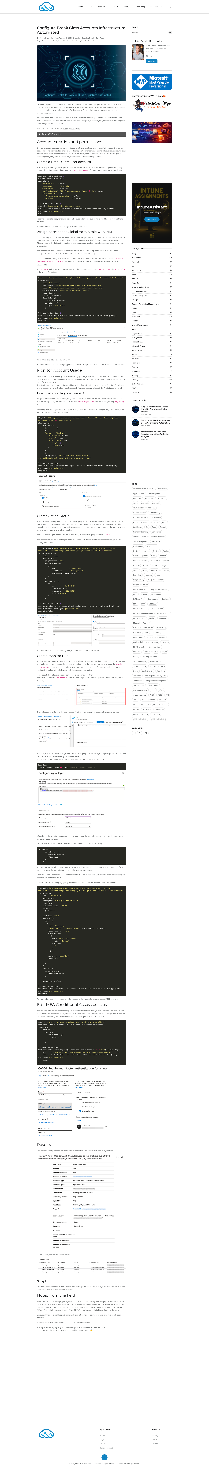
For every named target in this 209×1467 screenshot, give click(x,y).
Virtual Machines (139, 695)
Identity (152, 321)
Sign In (135, 671)
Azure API (156, 503)
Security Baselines (150, 656)
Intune (90, 6)
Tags (102, 1440)
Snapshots (161, 671)
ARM (142, 493)
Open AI (152, 367)
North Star (152, 363)
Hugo (158, 575)
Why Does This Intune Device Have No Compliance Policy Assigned (154, 409)
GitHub (135, 570)
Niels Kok (95, 1310)
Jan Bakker (84, 1310)
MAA (143, 604)
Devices (156, 551)
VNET (152, 695)
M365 (135, 604)
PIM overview (64, 360)
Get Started (151, 219)
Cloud (154, 527)
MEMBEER (153, 604)
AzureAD (157, 517)
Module (152, 618)
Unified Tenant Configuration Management (150, 680)
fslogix (163, 565)
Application (162, 489)
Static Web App (152, 384)
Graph (144, 570)
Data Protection (157, 541)
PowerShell (152, 371)
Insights (136, 584)
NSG (147, 632)
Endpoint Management (160, 560)
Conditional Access (152, 291)
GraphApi (165, 570)
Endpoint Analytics (140, 560)
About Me (151, 61)
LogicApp (165, 599)
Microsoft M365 (163, 613)
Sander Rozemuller (47, 38)
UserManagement (140, 690)
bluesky (155, 1436)
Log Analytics (152, 333)
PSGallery (165, 642)
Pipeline (150, 637)
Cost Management (140, 541)
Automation (46, 41)
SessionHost (154, 661)
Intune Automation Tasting (143, 589)
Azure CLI (152, 283)
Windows (162, 700)
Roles (156, 652)
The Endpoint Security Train (155, 676)
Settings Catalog (139, 666)
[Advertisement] (152, 163)
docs (98, 650)
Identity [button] (113, 6)
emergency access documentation (76, 226)
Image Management (152, 325)
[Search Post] (170, 32)
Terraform (137, 676)
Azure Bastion (138, 508)
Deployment (138, 546)
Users (153, 690)
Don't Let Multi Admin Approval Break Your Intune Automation (155, 421)
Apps (135, 493)
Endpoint (152, 308)
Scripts (164, 652)
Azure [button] (100, 6)
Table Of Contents (51, 134)
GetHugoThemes (133, 1463)
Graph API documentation (114, 364)
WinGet (152, 388)
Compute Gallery (139, 537)
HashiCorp (137, 575)
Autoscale (162, 498)
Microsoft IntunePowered (143, 613)
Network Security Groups (143, 628)
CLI (147, 527)
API (153, 489)
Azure (152, 274)
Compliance (156, 532)
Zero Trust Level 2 (158, 719)
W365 (160, 695)
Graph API (62, 41)
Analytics (152, 253)
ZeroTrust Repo (77, 1287)
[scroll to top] (104, 1457)
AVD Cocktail (152, 270)
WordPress (146, 709)
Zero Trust (100, 38)
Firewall (154, 565)
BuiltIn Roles (42, 264)
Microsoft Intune (152, 350)
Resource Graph (155, 647)
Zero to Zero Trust (73, 41)
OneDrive (156, 632)
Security (85, 38)
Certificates (137, 527)
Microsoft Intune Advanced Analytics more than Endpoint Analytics (154, 434)
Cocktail (163, 527)
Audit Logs (137, 498)
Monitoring (140, 6)
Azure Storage (154, 512)
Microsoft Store (139, 618)
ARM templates (154, 493)
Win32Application (148, 700)
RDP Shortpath (139, 647)
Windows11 (163, 704)
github (154, 1440)
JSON (135, 594)
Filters (145, 565)
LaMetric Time (139, 599)
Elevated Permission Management (152, 304)
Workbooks (159, 709)
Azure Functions (139, 512)
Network (152, 358)
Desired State (151, 546)
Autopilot (152, 262)
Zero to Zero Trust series (70, 128)
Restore (147, 652)
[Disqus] (104, 1375)
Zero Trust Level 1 (87, 41)
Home (80, 6)
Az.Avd (102, 1444)
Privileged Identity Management (145, 642)
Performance (138, 637)
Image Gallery (138, 580)
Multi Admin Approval (141, 623)
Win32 (135, 700)
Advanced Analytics (140, 489)
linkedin (155, 1444)
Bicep (164, 522)
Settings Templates (157, 666)
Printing (152, 375)
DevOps (152, 299)
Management (152, 337)
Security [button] (126, 6)
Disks (153, 556)
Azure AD (152, 278)
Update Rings (153, 685)
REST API (136, 652)
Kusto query (156, 594)
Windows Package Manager (144, 704)
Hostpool (148, 575)
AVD (152, 266)
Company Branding (140, 532)
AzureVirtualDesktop (141, 522)
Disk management (140, 556)
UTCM (161, 690)
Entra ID (92, 38)
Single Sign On (147, 671)
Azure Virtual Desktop (152, 287)
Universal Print (138, 685)
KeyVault (144, 594)
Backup (156, 522)
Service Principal (139, 661)
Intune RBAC (163, 589)
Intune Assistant (155, 6)
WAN (168, 695)
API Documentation (114, 999)
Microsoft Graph (152, 346)
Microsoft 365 (152, 342)
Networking (160, 628)
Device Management (152, 295)
